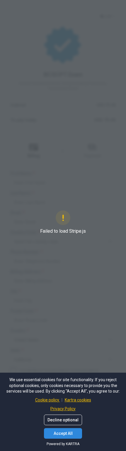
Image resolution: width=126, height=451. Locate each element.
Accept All (63, 433)
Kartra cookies (78, 400)
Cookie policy (47, 400)
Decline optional (63, 420)
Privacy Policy (63, 408)
